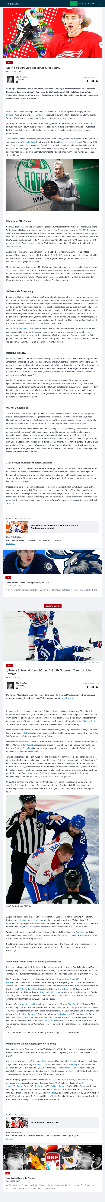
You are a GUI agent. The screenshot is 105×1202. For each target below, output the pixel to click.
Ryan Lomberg (23, 1017)
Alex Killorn (83, 995)
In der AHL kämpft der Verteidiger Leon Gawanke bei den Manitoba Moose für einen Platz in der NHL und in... (51, 591)
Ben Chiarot (27, 744)
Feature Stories (18, 540)
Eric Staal (22, 920)
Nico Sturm (55, 1089)
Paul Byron (80, 932)
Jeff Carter (74, 1061)
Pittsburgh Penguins (71, 1136)
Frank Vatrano (50, 1020)
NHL (9, 63)
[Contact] (17, 82)
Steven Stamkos (65, 989)
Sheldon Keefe (89, 721)
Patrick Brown (23, 1086)
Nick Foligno (15, 785)
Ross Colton (43, 989)
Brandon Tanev (41, 1064)
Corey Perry (28, 748)
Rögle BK (57, 540)
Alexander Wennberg (51, 992)
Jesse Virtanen (36, 114)
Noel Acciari (69, 1017)
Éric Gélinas (24, 328)
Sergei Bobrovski (79, 1007)
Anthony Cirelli (26, 989)
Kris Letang (72, 1064)
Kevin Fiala (50, 1092)
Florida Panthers (18, 1136)
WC (8, 1173)
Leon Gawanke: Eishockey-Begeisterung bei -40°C (27, 582)
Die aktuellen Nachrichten (87, 4)
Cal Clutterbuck (45, 1061)
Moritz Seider (12, 111)
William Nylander (38, 923)
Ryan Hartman (68, 1079)
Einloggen (74, 4)
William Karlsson (28, 142)
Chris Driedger (74, 1004)
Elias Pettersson (18, 145)
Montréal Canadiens (35, 1136)
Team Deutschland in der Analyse (20, 1178)
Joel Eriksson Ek (69, 142)
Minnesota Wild (45, 540)
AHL (8, 578)
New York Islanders (53, 1136)
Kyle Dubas (27, 733)
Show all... (10, 543)
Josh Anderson (37, 920)
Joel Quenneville (28, 1004)
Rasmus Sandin (38, 935)
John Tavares (67, 698)
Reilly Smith (40, 1086)
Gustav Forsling (63, 1014)
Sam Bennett (71, 979)
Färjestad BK (32, 540)
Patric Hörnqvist (28, 1014)
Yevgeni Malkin (72, 1067)
